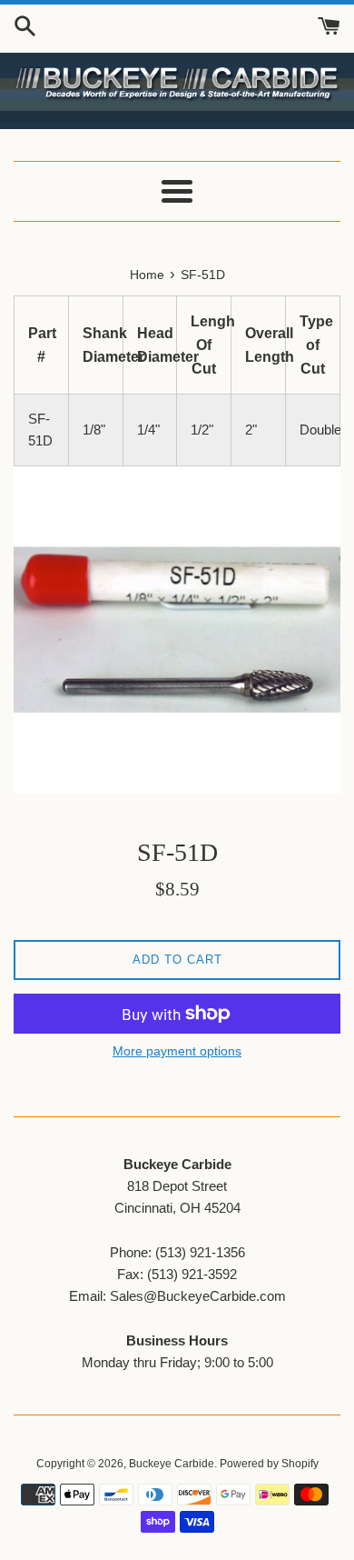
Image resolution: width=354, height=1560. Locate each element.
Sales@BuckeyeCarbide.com (198, 1296)
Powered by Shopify (269, 1463)
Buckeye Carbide (171, 1463)
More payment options (177, 1051)
